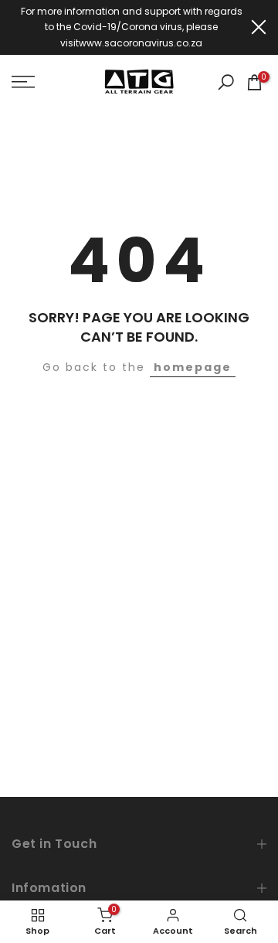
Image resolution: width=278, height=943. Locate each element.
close (258, 27)
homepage (193, 367)
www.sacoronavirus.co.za (140, 42)
